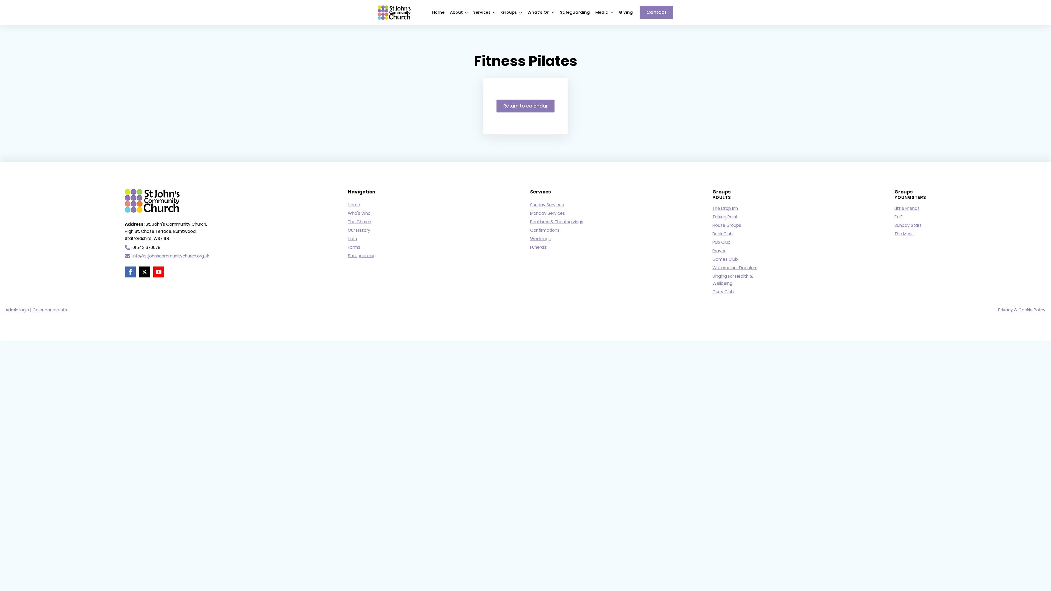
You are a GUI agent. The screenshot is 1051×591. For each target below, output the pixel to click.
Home (438, 12)
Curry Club (723, 292)
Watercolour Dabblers (734, 268)
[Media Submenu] (612, 12)
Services (482, 12)
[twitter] (144, 271)
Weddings (540, 239)
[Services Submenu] (494, 12)
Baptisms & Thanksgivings (556, 222)
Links (352, 239)
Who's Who (359, 213)
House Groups (726, 225)
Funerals (538, 247)
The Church (359, 222)
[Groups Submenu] (521, 12)
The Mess (904, 234)
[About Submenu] (466, 12)
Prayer (719, 251)
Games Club (725, 259)
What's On (538, 12)
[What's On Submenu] (553, 12)
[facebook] (130, 271)
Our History (359, 230)
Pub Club (721, 242)
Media (601, 12)
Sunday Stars (908, 225)
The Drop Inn (725, 208)
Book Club (722, 234)
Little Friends (907, 208)
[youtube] (158, 271)
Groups (509, 12)
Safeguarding (575, 12)
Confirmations (544, 230)
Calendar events (50, 310)
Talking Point (725, 217)
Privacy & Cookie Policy (1022, 310)
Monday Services (547, 213)
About (456, 12)
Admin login (17, 310)
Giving (626, 12)
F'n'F (898, 217)
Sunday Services (547, 205)
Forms (354, 247)
